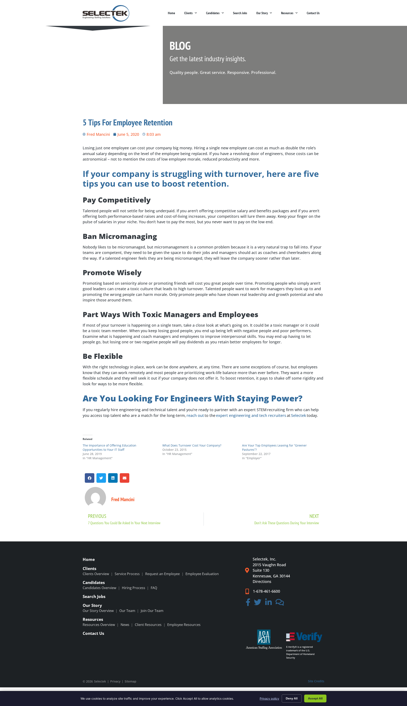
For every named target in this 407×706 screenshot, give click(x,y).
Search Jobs (240, 13)
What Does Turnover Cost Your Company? (191, 445)
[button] (89, 478)
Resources (287, 13)
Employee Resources (184, 624)
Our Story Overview (98, 610)
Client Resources (148, 624)
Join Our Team (152, 610)
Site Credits (316, 681)
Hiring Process (133, 587)
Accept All (315, 698)
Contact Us (313, 13)
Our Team (127, 610)
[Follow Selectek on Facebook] (248, 603)
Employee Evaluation (202, 573)
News (125, 624)
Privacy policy (269, 698)
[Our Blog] (280, 603)
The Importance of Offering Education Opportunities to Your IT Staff (109, 447)
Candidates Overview (99, 587)
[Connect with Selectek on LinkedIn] (268, 603)
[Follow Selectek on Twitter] (257, 603)
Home (171, 13)
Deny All (292, 698)
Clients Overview (96, 573)
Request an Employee (162, 573)
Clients (188, 13)
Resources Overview (99, 624)
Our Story (262, 13)
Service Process (127, 573)
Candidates (213, 13)
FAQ (154, 587)
